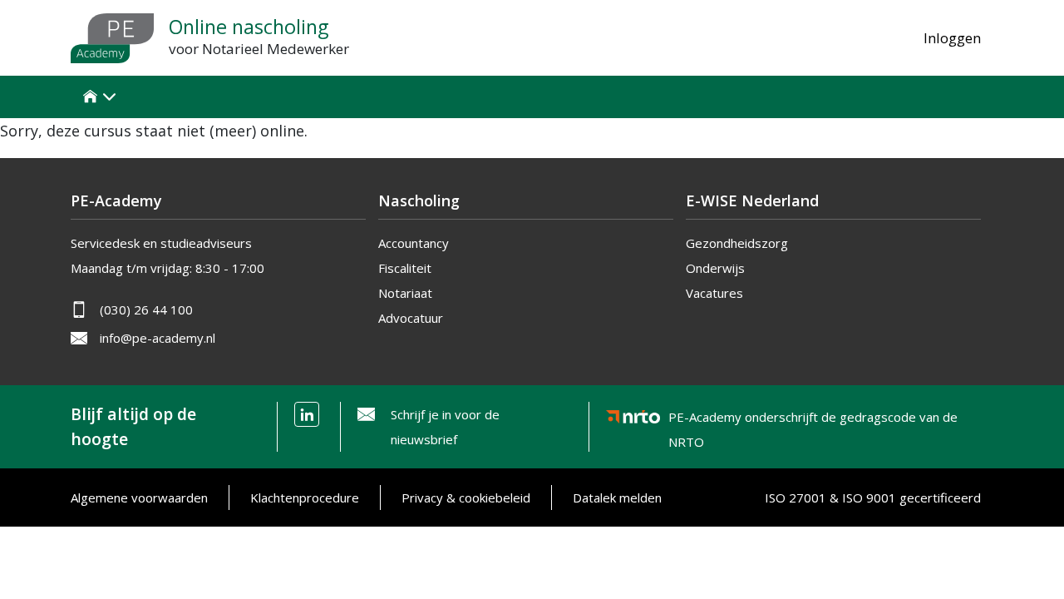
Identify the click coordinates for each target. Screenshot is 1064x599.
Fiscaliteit (404, 268)
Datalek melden (617, 497)
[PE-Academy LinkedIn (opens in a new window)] (306, 414)
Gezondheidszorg (737, 243)
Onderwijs (715, 268)
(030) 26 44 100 (146, 309)
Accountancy (413, 243)
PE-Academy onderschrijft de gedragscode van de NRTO (813, 419)
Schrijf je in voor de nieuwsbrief (445, 427)
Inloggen (952, 37)
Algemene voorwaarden (139, 497)
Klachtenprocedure (304, 497)
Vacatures (714, 293)
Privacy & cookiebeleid (465, 497)
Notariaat (405, 293)
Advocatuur (410, 317)
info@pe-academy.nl (157, 337)
